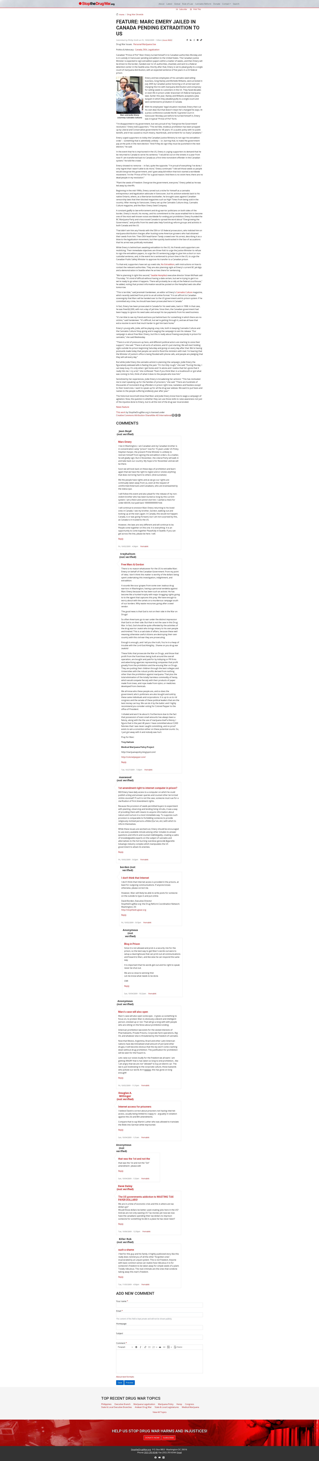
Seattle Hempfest (159, 275)
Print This (197, 9)
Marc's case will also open (133, 1011)
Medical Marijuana (190, 1407)
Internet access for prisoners (134, 1106)
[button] (201, 40)
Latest (169, 3)
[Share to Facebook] (187, 40)
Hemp (179, 1404)
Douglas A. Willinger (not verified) (125, 1096)
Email (118, 1311)
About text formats (125, 1376)
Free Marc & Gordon (132, 564)
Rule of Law (187, 3)
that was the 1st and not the (134, 1158)
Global (177, 3)
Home (121, 14)
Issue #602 (167, 40)
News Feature (122, 407)
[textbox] (159, 1361)
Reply (120, 538)
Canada (138, 49)
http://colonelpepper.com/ (133, 757)
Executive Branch (122, 1404)
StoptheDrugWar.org (141, 1449)
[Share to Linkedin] (190, 40)
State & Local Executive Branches (116, 1407)
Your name (121, 1301)
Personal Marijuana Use (144, 44)
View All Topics (159, 1412)
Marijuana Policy (165, 1404)
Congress (189, 1404)
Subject (119, 1333)
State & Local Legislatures (167, 1407)
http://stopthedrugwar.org (133, 909)
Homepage (121, 1323)
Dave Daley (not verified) (125, 1187)
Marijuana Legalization (144, 1404)
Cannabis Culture (184, 292)
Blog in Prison (132, 943)
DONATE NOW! (152, 1437)
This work (120, 412)
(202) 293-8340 (151, 1452)
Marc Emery (125, 441)
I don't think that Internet (135, 877)
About (161, 3)
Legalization (153, 49)
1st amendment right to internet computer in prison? (147, 787)
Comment (120, 1343)
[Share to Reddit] (194, 40)
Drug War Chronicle (135, 14)
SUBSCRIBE (168, 1437)
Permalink (144, 546)
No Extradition (167, 264)
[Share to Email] (197, 40)
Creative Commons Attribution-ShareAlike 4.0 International (143, 415)
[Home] (97, 4)
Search (236, 3)
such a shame (126, 1249)
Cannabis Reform (203, 3)
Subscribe (183, 9)
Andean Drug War (143, 1407)
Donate (216, 3)
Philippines (106, 1404)
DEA (145, 49)
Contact (225, 3)
